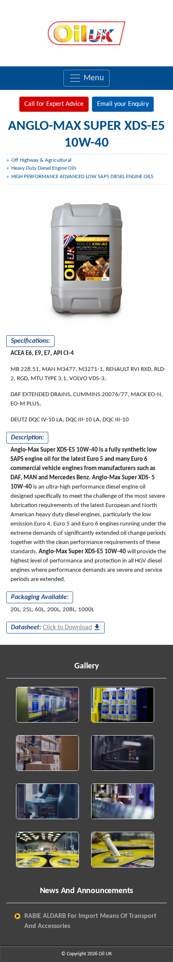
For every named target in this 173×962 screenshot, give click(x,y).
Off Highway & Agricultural (41, 160)
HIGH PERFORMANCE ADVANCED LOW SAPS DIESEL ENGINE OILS (82, 176)
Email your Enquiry (123, 104)
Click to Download (67, 627)
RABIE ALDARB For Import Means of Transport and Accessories (90, 921)
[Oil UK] (87, 33)
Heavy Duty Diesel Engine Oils (43, 168)
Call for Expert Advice (54, 104)
